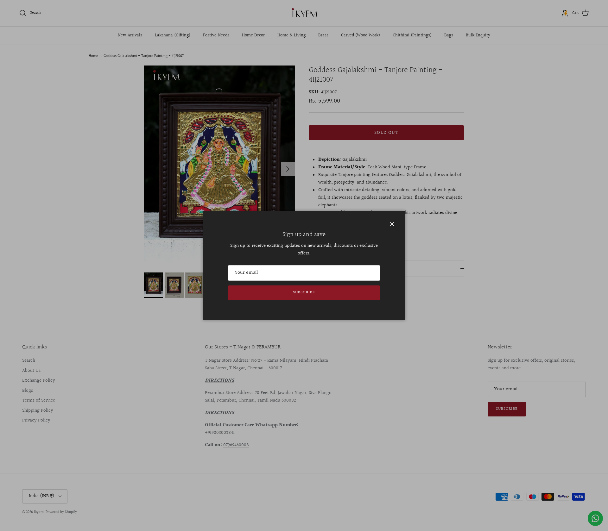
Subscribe (304, 292)
